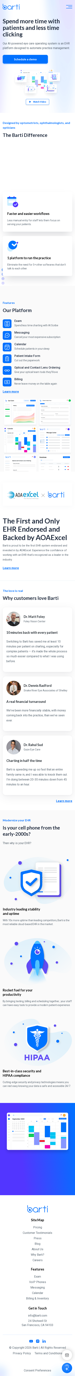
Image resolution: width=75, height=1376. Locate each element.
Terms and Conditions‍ (48, 1353)
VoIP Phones (37, 1282)
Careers (38, 1260)
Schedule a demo (25, 59)
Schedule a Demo (37, 1183)
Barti (35, 1347)
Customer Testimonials (37, 1233)
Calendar (37, 1293)
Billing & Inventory (37, 1298)
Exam (37, 1276)
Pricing (37, 1227)
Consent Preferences (37, 1370)
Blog (37, 1243)
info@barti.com (37, 1315)
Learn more (11, 391)
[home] (11, 7)
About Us (37, 1249)
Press (38, 1238)
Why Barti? (37, 1254)
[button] (69, 7)
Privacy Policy (22, 1353)
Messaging (37, 1287)
